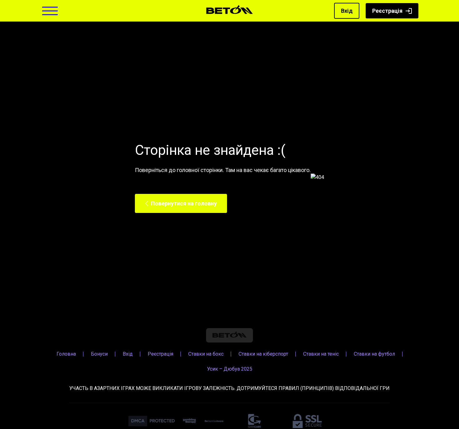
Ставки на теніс (321, 354)
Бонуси (99, 354)
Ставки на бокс (206, 354)
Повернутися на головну (184, 203)
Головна (66, 354)
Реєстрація (387, 10)
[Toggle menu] (50, 10)
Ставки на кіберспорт (263, 354)
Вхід (347, 10)
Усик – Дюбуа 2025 (229, 369)
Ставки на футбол (374, 354)
